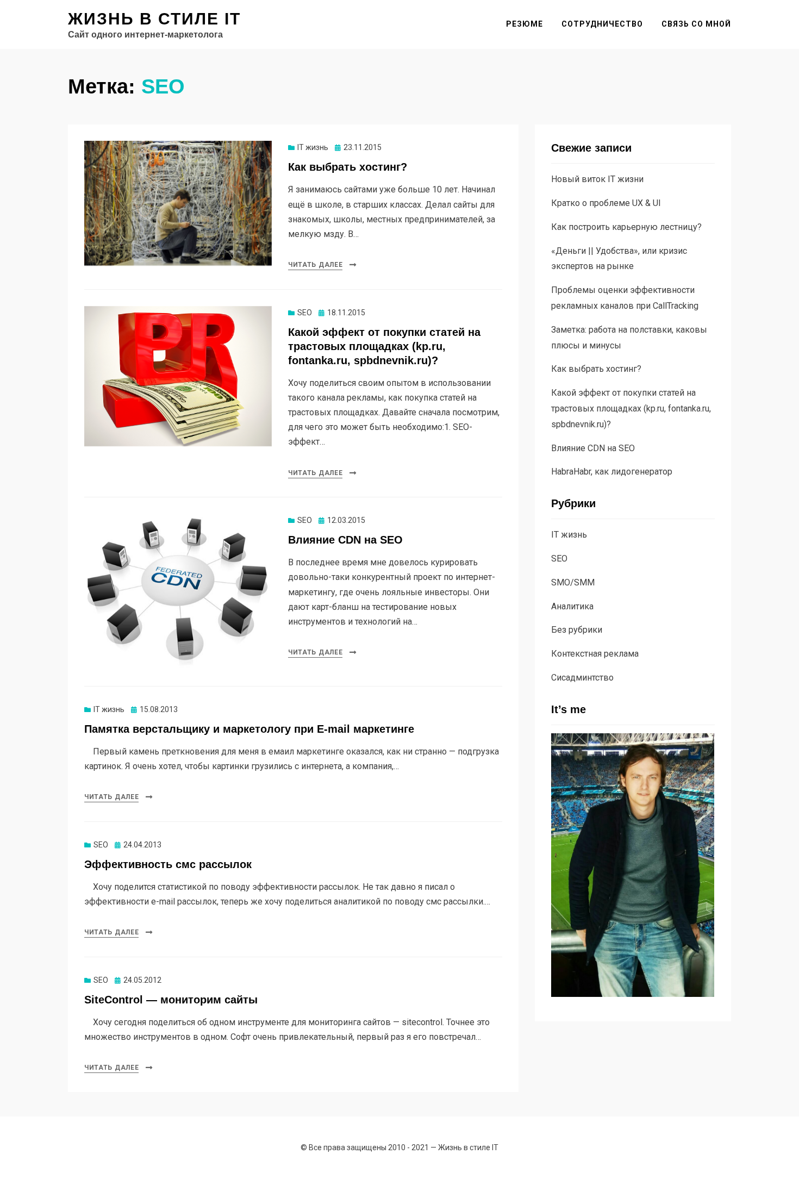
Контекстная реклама (595, 653)
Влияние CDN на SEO (345, 540)
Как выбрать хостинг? (347, 167)
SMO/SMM (573, 582)
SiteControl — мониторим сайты (171, 1000)
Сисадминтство (582, 677)
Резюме (524, 24)
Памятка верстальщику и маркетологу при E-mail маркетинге (249, 729)
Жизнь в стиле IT (154, 19)
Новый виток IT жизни (597, 179)
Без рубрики (576, 630)
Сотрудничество (602, 24)
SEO (304, 312)
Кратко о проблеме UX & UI (606, 203)
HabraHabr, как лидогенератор (611, 471)
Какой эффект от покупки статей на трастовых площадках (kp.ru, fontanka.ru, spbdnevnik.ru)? (384, 346)
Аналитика (572, 606)
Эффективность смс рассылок (168, 864)
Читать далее (315, 265)
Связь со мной (696, 24)
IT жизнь (312, 147)
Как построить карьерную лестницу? (626, 227)
